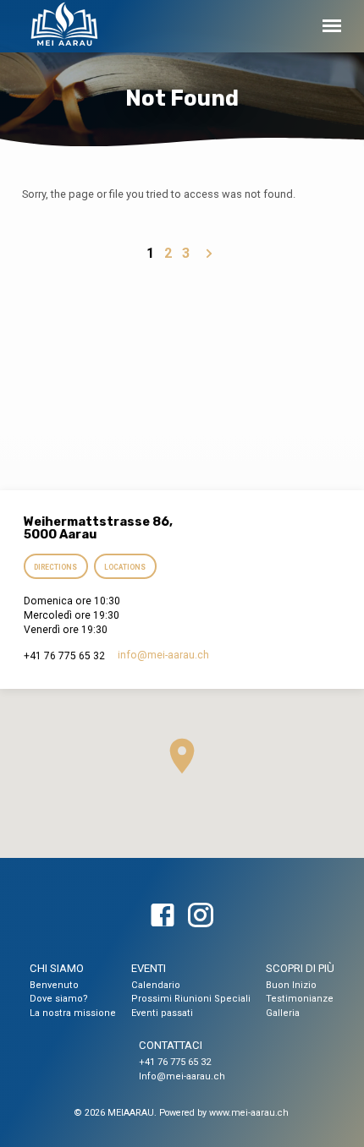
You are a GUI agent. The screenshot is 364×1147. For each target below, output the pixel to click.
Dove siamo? (59, 998)
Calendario (155, 985)
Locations (125, 567)
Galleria (283, 1013)
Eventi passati (162, 1013)
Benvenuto (54, 985)
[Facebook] (162, 916)
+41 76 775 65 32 (175, 1062)
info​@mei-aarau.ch (163, 655)
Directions (55, 567)
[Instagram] (200, 916)
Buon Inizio (291, 985)
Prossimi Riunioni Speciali (191, 998)
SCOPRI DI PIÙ (300, 968)
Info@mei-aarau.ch (182, 1076)
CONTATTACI (170, 1045)
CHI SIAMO (57, 968)
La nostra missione (73, 1013)
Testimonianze (300, 998)
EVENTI (148, 968)
